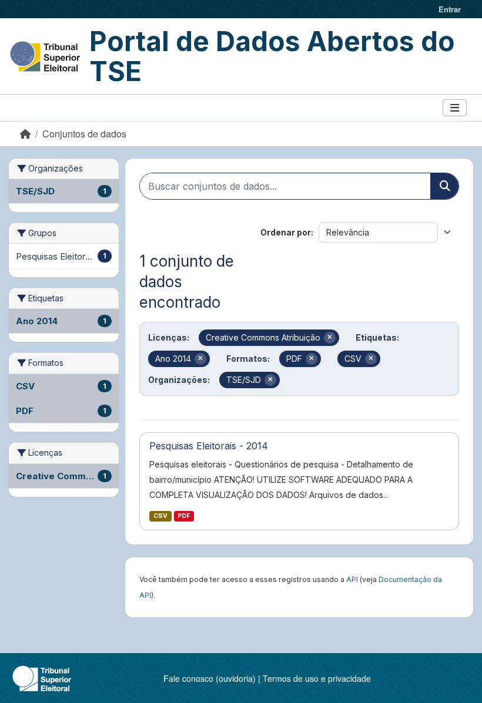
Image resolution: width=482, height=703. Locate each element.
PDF (184, 516)
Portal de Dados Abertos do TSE (272, 56)
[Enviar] (444, 186)
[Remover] (330, 338)
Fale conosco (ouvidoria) (209, 678)
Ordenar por (285, 232)
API (352, 579)
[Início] (25, 133)
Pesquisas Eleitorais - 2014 (208, 446)
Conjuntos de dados (84, 133)
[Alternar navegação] (455, 107)
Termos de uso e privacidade (317, 678)
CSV (160, 516)
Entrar (450, 9)
